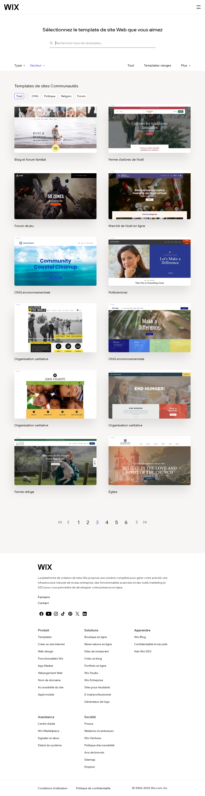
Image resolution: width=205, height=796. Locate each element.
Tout (131, 65)
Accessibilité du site (50, 687)
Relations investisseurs (99, 731)
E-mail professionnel (97, 694)
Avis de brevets (94, 752)
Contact (43, 603)
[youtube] (48, 613)
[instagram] (55, 613)
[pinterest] (70, 613)
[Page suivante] (136, 522)
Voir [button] (55, 136)
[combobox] (105, 43)
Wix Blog (140, 637)
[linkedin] (84, 613)
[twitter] (77, 613)
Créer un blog (93, 658)
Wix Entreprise (93, 680)
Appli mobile (46, 694)
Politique (49, 96)
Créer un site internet (51, 644)
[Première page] (60, 522)
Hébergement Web (50, 673)
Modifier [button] (55, 125)
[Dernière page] (145, 522)
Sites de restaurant (96, 651)
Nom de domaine (49, 680)
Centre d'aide (46, 723)
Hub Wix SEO (143, 651)
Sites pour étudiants (97, 687)
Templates (45, 637)
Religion (66, 96)
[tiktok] (63, 613)
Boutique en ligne (95, 637)
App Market (45, 666)
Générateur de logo (97, 701)
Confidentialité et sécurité (150, 644)
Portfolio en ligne (95, 666)
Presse (88, 723)
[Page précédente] (68, 522)
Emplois (89, 767)
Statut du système (50, 745)
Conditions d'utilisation (52, 788)
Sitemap (89, 759)
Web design (45, 651)
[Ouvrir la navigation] (198, 7)
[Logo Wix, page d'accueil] (11, 7)
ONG (35, 96)
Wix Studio (91, 673)
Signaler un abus (48, 738)
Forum (81, 96)
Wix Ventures (92, 738)
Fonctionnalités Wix (50, 658)
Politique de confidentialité (93, 788)
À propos (44, 597)
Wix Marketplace (48, 731)
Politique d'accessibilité (99, 745)
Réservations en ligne (98, 644)
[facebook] (41, 613)
